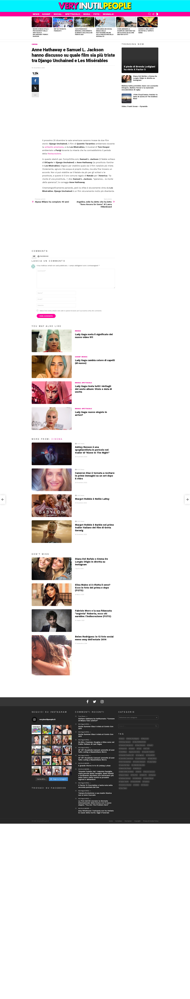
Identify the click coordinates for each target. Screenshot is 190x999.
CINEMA (57, 439)
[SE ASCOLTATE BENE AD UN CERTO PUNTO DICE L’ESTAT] (56, 729)
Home (111, 821)
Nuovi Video (124, 775)
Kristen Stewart (139, 762)
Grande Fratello (148, 752)
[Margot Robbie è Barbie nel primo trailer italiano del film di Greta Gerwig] (52, 531)
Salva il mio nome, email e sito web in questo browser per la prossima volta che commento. (71, 311)
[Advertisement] (78, 122)
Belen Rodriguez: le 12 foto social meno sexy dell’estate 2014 (94, 638)
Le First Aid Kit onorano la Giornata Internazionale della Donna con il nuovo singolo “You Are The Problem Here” (94, 803)
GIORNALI (124, 752)
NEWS (36, 14)
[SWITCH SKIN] (157, 14)
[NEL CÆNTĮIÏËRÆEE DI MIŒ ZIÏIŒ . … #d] (67, 739)
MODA (86, 14)
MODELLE (138, 768)
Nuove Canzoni (149, 771)
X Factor (145, 785)
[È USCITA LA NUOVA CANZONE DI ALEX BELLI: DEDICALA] (67, 750)
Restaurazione (54, 153)
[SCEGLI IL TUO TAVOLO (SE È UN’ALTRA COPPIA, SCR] (36, 729)
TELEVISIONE (136, 781)
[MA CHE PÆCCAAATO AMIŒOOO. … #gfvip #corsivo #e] (56, 739)
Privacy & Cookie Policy (150, 821)
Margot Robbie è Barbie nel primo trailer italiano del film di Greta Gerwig (94, 527)
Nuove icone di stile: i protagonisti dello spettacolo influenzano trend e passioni (41, 32)
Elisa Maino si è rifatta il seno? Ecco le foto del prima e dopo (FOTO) (92, 587)
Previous (33, 27)
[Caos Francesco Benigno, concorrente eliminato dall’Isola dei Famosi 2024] (84, 22)
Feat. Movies (141, 745)
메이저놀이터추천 (83, 724)
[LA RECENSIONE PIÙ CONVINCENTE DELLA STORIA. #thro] (36, 770)
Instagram (140, 755)
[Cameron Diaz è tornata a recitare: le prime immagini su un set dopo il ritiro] (52, 479)
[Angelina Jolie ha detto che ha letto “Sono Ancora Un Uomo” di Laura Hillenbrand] (187, 499)
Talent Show (149, 778)
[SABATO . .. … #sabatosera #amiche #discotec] (46, 770)
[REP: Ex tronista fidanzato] (63, 22)
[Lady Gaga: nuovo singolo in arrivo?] (52, 418)
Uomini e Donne (126, 785)
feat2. (151, 745)
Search (156, 726)
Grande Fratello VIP (127, 755)
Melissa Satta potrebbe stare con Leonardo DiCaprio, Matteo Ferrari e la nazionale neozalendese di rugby (140, 88)
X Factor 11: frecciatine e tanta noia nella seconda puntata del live (95, 786)
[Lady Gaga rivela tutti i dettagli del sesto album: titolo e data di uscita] (52, 392)
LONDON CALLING (138, 765)
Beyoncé (145, 738)
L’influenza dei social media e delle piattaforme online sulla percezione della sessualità (104, 32)
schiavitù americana (54, 147)
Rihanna (152, 775)
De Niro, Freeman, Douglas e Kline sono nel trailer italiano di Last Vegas (96, 743)
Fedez (132, 748)
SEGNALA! (108, 14)
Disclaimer (128, 821)
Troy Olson (81, 716)
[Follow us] (153, 14)
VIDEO (137, 785)
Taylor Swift (124, 781)
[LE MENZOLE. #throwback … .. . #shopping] (46, 750)
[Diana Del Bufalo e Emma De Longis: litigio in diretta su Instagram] (52, 568)
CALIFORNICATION (139, 742)
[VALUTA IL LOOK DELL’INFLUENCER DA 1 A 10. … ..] (36, 760)
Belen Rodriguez (133, 738)
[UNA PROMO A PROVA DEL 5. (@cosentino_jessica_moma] (56, 770)
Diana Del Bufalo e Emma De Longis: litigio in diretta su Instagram (91, 561)
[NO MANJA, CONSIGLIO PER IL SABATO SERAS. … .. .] (67, 729)
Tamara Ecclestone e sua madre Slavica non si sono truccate (95, 794)
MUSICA (78, 331)
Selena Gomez (125, 778)
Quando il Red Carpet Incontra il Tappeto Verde (146, 31)
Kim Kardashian (126, 762)
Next (157, 27)
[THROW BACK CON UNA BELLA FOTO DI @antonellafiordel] (46, 729)
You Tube (123, 788)
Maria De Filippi (126, 768)
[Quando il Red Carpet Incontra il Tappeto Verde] (147, 22)
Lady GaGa (152, 762)
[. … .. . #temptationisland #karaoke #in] (56, 750)
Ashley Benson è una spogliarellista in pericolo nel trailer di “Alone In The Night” (92, 450)
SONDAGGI (137, 778)
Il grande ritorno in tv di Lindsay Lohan (94, 766)
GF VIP (147, 748)
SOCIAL (58, 14)
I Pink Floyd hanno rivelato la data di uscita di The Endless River (145, 97)
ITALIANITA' (151, 755)
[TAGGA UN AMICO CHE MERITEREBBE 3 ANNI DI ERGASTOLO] (67, 760)
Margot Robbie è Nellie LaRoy (92, 498)
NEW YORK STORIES (127, 771)
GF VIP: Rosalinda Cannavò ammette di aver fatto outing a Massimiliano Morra (96, 751)
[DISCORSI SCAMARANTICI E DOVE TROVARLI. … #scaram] (67, 770)
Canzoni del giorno (127, 745)
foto (139, 748)
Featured (123, 748)
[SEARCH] (149, 14)
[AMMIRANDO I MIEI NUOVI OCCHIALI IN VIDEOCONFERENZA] (36, 750)
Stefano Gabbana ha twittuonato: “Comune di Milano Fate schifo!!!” (96, 720)
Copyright (137, 821)
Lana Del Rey (125, 765)
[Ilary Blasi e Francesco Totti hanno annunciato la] (46, 760)
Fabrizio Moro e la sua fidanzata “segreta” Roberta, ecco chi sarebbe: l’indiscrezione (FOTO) (93, 613)
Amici (122, 738)
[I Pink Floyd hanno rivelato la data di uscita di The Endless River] (127, 98)
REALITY (143, 775)
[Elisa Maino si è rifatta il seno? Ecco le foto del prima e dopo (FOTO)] (52, 594)
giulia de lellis (135, 752)
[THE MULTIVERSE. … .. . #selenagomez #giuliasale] (56, 760)
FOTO (96, 14)
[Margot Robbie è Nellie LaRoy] (52, 505)
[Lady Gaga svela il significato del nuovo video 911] (52, 341)
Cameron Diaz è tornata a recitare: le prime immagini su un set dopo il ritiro (95, 476)
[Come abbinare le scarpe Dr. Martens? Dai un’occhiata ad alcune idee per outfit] (126, 22)
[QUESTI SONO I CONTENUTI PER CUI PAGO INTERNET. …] (46, 739)
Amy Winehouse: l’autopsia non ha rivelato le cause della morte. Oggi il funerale (96, 812)
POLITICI (134, 775)
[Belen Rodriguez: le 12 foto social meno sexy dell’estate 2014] (52, 655)
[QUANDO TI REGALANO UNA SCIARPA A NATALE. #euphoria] (36, 739)
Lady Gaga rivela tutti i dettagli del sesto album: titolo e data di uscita (93, 389)
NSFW (139, 771)
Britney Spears (125, 742)
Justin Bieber (141, 758)
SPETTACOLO (72, 14)
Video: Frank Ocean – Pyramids (134, 106)
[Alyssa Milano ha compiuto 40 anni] (2, 499)
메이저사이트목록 (83, 763)
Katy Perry (152, 758)
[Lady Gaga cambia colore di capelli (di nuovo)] (52, 366)
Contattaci (118, 821)
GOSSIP (46, 14)
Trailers (146, 781)
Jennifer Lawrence (127, 758)
